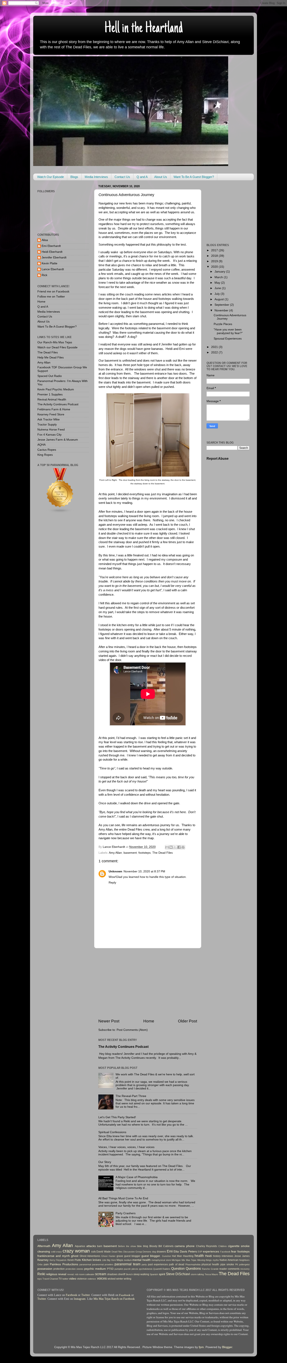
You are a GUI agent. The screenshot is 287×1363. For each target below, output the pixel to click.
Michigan (176, 1260)
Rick (44, 275)
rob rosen (80, 1274)
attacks (91, 1246)
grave (120, 1256)
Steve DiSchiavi (178, 1274)
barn (99, 1246)
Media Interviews (96, 177)
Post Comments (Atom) (132, 1029)
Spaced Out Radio (49, 376)
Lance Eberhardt (53, 269)
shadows (112, 1274)
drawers (161, 1251)
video (72, 1278)
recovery (245, 1269)
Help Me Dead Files (50, 357)
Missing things (204, 1260)
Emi (170, 1251)
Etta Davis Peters (185, 1251)
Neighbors (244, 1260)
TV (60, 1278)
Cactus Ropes (46, 449)
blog (145, 1246)
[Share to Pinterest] (183, 847)
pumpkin (119, 1269)
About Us (160, 177)
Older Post (187, 1021)
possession (44, 1268)
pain (46, 1264)
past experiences (158, 1264)
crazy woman (76, 1251)
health (199, 1256)
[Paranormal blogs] (60, 512)
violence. (91, 1278)
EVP (200, 1251)
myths (216, 1260)
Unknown (115, 871)
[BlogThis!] (171, 847)
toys (39, 1278)
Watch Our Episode (50, 177)
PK (236, 1264)
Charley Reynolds (206, 1246)
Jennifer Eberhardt (54, 257)
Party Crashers (126, 1213)
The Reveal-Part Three (131, 1096)
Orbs (40, 1264)
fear (233, 1251)
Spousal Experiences (228, 338)
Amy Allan (105, 829)
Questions (193, 1268)
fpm (201, 1347)
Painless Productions (64, 1264)
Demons (147, 1251)
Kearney (43, 1260)
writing (127, 1278)
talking (200, 1274)
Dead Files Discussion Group (127, 1251)
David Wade (103, 1251)
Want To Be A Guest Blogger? (194, 177)
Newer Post (108, 1021)
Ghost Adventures (90, 1256)
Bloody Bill (155, 1246)
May (218, 282)
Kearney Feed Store (50, 414)
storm (194, 1274)
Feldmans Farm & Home (53, 409)
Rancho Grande (210, 1269)
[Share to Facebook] (179, 847)
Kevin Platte (49, 263)
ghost (74, 1256)
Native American (229, 1260)
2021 (215, 347)
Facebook (225, 1251)
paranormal (85, 1264)
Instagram (80, 1298)
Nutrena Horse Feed (51, 429)
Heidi (208, 1256)
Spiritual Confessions (112, 1132)
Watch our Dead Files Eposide (57, 347)
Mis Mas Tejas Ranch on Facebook (114, 1298)
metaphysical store (161, 1260)
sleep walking (141, 1274)
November (222, 310)
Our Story (104, 1162)
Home (148, 1021)
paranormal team (127, 1264)
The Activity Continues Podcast (123, 1046)
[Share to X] (175, 847)
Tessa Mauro (211, 1274)
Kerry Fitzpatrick (58, 1260)
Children (222, 1246)
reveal (62, 1274)
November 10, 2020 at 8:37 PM (144, 871)
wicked (112, 1278)
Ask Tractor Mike (48, 419)
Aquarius (80, 1246)
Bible (139, 1246)
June (218, 288)
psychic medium (95, 1268)
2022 (215, 352)
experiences (211, 1251)
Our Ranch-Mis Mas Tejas (54, 342)
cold (53, 1251)
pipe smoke (227, 1264)
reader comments (229, 1268)
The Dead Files (162, 852)
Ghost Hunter (108, 1256)
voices (102, 1278)
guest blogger (132, 1256)
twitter (65, 1278)
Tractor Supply (47, 424)
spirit (162, 1274)
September (222, 304)
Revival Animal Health (51, 399)
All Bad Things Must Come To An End (123, 1198)
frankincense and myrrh (53, 1256)
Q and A (142, 177)
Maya (120, 1260)
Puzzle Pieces (223, 324)
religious (51, 1274)
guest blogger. (151, 1256)
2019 (215, 261)
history (217, 1256)
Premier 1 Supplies (50, 394)
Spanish (154, 1274)
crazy (59, 1251)
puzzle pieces (131, 1269)
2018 (215, 255)
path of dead (176, 1264)
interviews (227, 1256)
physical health (210, 1264)
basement (130, 852)
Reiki (41, 1274)
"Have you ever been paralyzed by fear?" (228, 331)
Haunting (188, 1256)
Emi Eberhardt (51, 246)
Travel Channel (50, 1278)
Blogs (74, 177)
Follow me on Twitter (51, 296)
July (218, 293)
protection (59, 1268)
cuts (93, 1251)
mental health (141, 1260)
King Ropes (45, 454)
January (220, 271)
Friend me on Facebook (53, 291)
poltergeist (244, 1264)
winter (119, 1278)
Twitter (85, 1295)
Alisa (45, 240)
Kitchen (87, 1260)
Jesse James (242, 1256)
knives (97, 1260)
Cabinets (168, 1246)
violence (82, 1278)
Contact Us (122, 177)
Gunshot (166, 1256)
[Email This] (167, 847)
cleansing (43, 1251)
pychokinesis (146, 1269)
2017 (215, 250)
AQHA (41, 444)
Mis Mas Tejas (189, 1260)
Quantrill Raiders (161, 1269)
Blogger (227, 1347)
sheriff (121, 1274)
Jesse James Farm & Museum (57, 439)
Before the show (127, 1246)
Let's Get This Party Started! (117, 1117)
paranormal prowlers (102, 1264)
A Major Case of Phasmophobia (137, 1177)
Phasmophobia (192, 1264)
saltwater (90, 1274)
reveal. (70, 1274)
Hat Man (177, 1256)
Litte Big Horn (109, 1260)
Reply (112, 882)
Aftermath (43, 1246)
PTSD (110, 1268)
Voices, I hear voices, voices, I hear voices (126, 1147)
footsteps (144, 852)
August (220, 299)
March (219, 277)
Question (178, 1268)
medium (128, 1260)
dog (154, 1251)
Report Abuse (218, 458)
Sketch (129, 1274)
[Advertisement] (147, 983)
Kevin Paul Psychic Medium (55, 389)
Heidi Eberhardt (52, 251)
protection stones (74, 1269)
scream (100, 1274)
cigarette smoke (239, 1246)
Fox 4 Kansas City (49, 434)
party (144, 1264)
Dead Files (135, 829)
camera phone (185, 1246)
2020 (215, 266)
